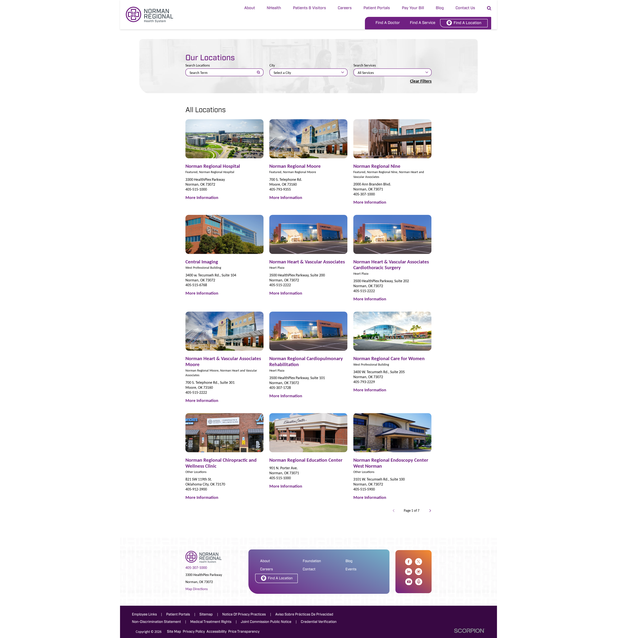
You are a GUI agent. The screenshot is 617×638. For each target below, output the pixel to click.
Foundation (312, 561)
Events (350, 569)
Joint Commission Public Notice (266, 622)
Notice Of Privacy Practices (244, 614)
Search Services (364, 65)
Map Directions (196, 589)
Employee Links (144, 614)
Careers (345, 8)
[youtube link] (408, 581)
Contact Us (465, 8)
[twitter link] (418, 561)
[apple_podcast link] (418, 581)
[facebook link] (408, 561)
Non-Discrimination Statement (156, 622)
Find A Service (422, 23)
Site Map (174, 632)
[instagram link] (418, 571)
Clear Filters (421, 81)
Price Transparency (243, 632)
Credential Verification (319, 622)
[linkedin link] (408, 571)
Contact (309, 569)
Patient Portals (376, 8)
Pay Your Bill (413, 8)
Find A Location (467, 23)
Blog (440, 8)
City (272, 65)
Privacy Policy (194, 632)
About (249, 8)
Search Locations (197, 65)
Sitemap (206, 614)
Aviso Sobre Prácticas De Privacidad (304, 614)
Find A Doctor (388, 23)
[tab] (249, 8)
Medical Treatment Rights (210, 622)
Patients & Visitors (309, 8)
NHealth (274, 8)
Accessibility (216, 632)
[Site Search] (489, 8)
